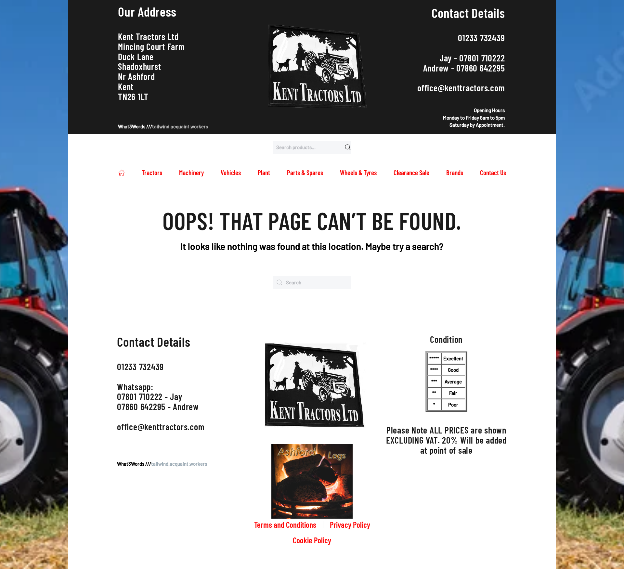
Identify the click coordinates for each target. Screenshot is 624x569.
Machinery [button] (191, 172)
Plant (264, 172)
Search (347, 147)
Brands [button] (454, 172)
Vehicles (231, 172)
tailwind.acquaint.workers (180, 126)
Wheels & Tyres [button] (358, 172)
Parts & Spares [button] (305, 172)
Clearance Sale (411, 172)
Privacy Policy (350, 524)
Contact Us (493, 172)
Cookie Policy (312, 540)
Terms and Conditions (285, 524)
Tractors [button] (152, 172)
